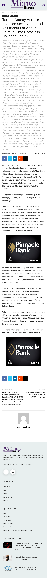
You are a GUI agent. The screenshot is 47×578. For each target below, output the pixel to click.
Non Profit (5, 16)
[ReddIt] (20, 158)
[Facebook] (4, 158)
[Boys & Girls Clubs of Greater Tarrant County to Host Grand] (7, 568)
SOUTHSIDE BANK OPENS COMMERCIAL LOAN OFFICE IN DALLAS (35, 394)
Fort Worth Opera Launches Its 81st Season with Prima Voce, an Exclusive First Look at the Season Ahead (28, 546)
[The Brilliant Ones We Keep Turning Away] (7, 558)
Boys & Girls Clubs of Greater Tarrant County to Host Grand (26, 568)
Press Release (12, 12)
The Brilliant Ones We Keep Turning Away (25, 558)
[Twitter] (10, 158)
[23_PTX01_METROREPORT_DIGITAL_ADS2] (23, 265)
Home (4, 12)
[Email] (25, 158)
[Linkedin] (15, 158)
